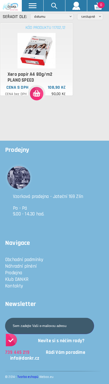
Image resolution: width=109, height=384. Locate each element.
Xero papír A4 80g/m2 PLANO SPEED (30, 77)
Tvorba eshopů (28, 377)
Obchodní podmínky (24, 260)
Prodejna (13, 273)
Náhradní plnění (21, 266)
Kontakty (14, 286)
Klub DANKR (16, 279)
